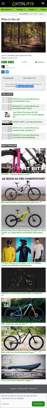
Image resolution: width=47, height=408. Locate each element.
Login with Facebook (26, 86)
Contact (13, 388)
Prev (4, 62)
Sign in (41, 14)
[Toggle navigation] (3, 4)
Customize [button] (5, 404)
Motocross (33, 388)
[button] (23, 37)
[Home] (23, 3)
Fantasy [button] (20, 9)
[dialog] (23, 400)
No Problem (38, 404)
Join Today (33, 14)
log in (20, 84)
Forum (43, 9)
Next (10, 62)
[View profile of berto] (3, 66)
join (16, 84)
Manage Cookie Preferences (23, 393)
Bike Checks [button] (6, 9)
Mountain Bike (23, 388)
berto (6, 65)
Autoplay (41, 62)
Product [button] (32, 9)
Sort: (25, 78)
